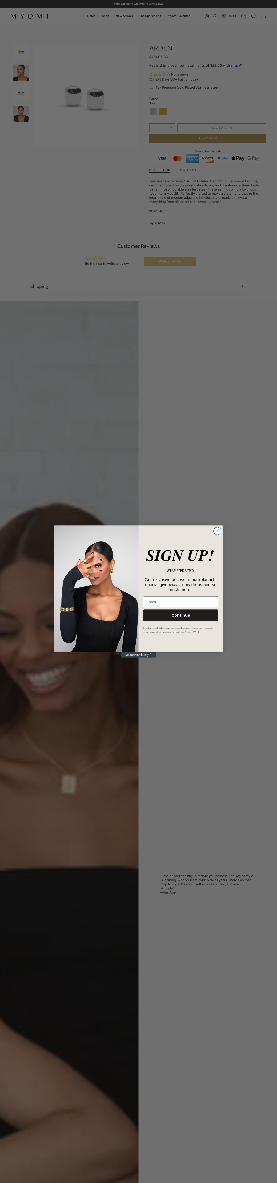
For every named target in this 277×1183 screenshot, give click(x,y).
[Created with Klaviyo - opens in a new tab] (138, 655)
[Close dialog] (217, 531)
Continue (180, 615)
